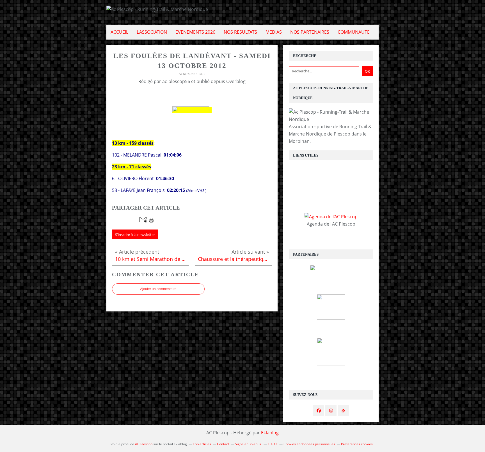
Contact (223, 444)
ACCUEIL (119, 32)
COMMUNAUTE (354, 32)
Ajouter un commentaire (158, 289)
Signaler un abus (248, 444)
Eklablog (270, 433)
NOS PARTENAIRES (309, 32)
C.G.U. (273, 444)
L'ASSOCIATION (152, 32)
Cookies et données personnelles (309, 444)
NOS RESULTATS (240, 32)
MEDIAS (274, 32)
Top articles (202, 444)
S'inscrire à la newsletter (135, 234)
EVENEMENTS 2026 (195, 32)
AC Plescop (143, 444)
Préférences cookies (357, 444)
